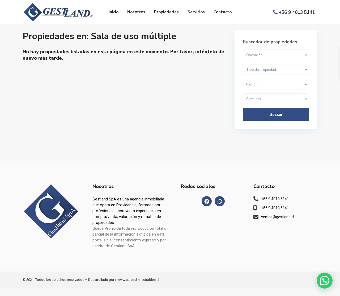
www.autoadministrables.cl (138, 280)
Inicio (113, 12)
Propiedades (166, 12)
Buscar (276, 114)
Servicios (196, 12)
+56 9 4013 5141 (297, 12)
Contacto (223, 12)
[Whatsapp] (220, 201)
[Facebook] (207, 201)
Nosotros (136, 12)
